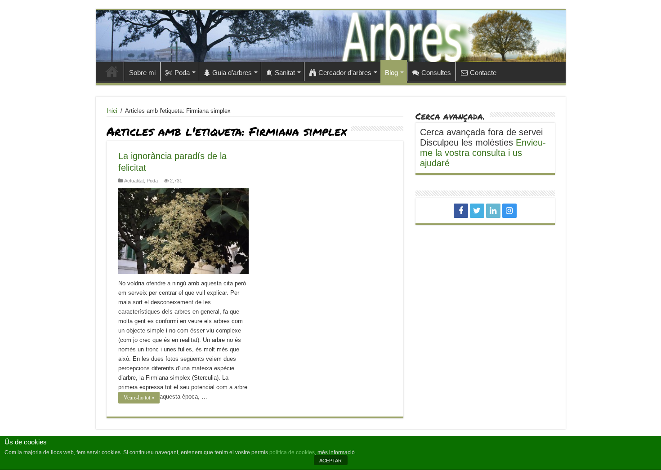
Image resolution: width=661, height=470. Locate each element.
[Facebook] (461, 211)
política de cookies (292, 452)
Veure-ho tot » (139, 398)
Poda (182, 72)
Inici (112, 71)
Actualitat (134, 180)
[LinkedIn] (493, 211)
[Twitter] (477, 211)
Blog (391, 72)
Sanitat (285, 72)
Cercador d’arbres (344, 72)
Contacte (483, 72)
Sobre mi (142, 72)
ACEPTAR (330, 460)
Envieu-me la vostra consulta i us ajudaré (483, 152)
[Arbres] (331, 36)
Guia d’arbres (232, 72)
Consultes (436, 72)
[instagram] (509, 211)
